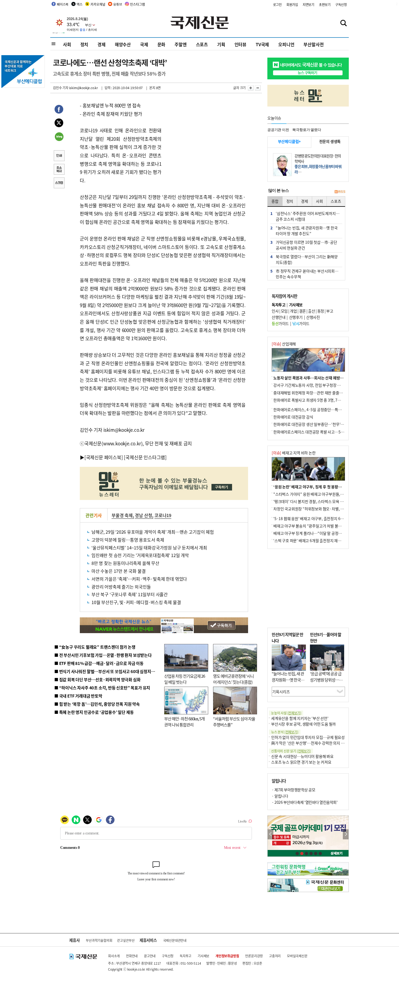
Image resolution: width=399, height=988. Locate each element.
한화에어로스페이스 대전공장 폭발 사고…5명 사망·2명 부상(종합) (325, 431)
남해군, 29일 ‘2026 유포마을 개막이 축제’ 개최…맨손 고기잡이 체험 (152, 532)
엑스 (80, 4)
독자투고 (185, 955)
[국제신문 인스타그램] (145, 457)
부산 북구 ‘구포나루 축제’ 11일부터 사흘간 (129, 594)
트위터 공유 (59, 124)
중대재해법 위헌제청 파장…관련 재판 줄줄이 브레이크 (315, 392)
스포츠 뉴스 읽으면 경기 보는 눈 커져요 (301, 762)
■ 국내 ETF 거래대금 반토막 (78, 696)
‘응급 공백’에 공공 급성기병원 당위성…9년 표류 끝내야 (325, 680)
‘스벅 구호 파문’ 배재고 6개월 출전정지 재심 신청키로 (314, 540)
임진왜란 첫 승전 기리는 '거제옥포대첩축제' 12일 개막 (140, 555)
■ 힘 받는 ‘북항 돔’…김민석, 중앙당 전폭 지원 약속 (97, 704)
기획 (221, 44)
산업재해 (284, 343)
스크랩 (59, 183)
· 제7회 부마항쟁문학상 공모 (293, 789)
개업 (293, 311)
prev (270, 834)
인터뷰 (240, 44)
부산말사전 (313, 44)
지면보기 (308, 4)
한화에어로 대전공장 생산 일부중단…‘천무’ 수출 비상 (314, 424)
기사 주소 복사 (59, 170)
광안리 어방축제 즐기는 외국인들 (121, 586)
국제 (144, 44)
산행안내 (278, 317)
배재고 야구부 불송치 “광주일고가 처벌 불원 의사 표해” (316, 526)
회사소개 (114, 955)
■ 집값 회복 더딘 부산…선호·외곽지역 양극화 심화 (97, 679)
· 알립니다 (280, 796)
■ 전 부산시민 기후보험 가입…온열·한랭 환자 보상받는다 (103, 655)
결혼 (302, 311)
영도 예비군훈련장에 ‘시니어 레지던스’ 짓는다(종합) (233, 679)
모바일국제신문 (297, 955)
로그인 (277, 4)
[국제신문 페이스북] (103, 457)
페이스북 (62, 4)
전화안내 (132, 955)
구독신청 (341, 4)
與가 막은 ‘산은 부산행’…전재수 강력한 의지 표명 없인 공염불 (319, 743)
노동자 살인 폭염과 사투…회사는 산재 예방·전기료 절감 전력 (320, 377)
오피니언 (286, 44)
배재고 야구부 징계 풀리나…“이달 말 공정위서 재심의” (315, 533)
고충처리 (275, 955)
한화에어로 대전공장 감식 (293, 417)
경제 (101, 44)
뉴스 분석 (284, 732)
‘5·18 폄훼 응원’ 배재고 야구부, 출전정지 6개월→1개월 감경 (320, 518)
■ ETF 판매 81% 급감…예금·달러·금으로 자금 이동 (99, 663)
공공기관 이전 (278, 130)
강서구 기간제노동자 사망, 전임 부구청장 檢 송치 (311, 385)
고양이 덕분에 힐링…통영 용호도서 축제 (127, 539)
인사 (275, 311)
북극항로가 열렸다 (306, 130)
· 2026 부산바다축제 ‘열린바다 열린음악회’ (304, 802)
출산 (311, 311)
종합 (274, 201)
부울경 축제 (122, 515)
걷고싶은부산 (126, 940)
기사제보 (203, 955)
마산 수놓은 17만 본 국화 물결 (118, 571)
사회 (67, 44)
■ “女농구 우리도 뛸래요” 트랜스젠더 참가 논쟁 (94, 647)
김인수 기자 (60, 87)
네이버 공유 (59, 137)
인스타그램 (137, 4)
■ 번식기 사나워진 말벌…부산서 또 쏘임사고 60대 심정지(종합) (108, 671)
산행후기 (296, 317)
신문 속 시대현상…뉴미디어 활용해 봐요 (302, 756)
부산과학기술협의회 (99, 940)
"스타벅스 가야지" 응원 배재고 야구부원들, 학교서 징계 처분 (320, 494)
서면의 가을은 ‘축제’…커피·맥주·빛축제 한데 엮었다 (139, 579)
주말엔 (180, 44)
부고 (329, 311)
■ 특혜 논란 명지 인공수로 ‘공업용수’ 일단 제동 (94, 712)
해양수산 (123, 44)
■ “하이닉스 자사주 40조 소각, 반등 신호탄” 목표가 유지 (102, 687)
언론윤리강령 (254, 955)
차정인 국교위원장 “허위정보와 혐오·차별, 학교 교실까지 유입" (322, 508)
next (346, 834)
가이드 (280, 323)
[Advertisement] (205, 135)
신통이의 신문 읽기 (291, 751)
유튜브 (117, 4)
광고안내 (150, 955)
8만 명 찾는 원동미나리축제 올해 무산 (125, 563)
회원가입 (292, 4)
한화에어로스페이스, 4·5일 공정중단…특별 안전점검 (314, 409)
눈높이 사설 (286, 713)
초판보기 (325, 4)
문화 (161, 44)
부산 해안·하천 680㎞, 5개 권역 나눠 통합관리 (184, 722)
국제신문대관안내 (174, 940)
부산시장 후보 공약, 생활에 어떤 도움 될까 (303, 724)
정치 (84, 44)
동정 (320, 311)
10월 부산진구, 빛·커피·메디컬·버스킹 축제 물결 (136, 602)
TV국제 (262, 44)
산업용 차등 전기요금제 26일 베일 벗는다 (184, 679)
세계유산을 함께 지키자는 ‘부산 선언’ (299, 718)
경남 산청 (143, 515)
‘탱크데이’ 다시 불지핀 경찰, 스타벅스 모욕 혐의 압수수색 (317, 501)
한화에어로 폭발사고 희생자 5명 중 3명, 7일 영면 (311, 400)
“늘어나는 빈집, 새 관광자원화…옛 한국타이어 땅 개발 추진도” (288, 680)
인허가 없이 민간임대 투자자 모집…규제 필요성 (308, 737)
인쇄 (59, 156)
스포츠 (202, 44)
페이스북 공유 (59, 110)
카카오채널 (97, 4)
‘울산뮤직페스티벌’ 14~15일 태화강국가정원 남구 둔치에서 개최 (149, 547)
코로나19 (162, 515)
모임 (284, 311)
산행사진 (313, 317)
